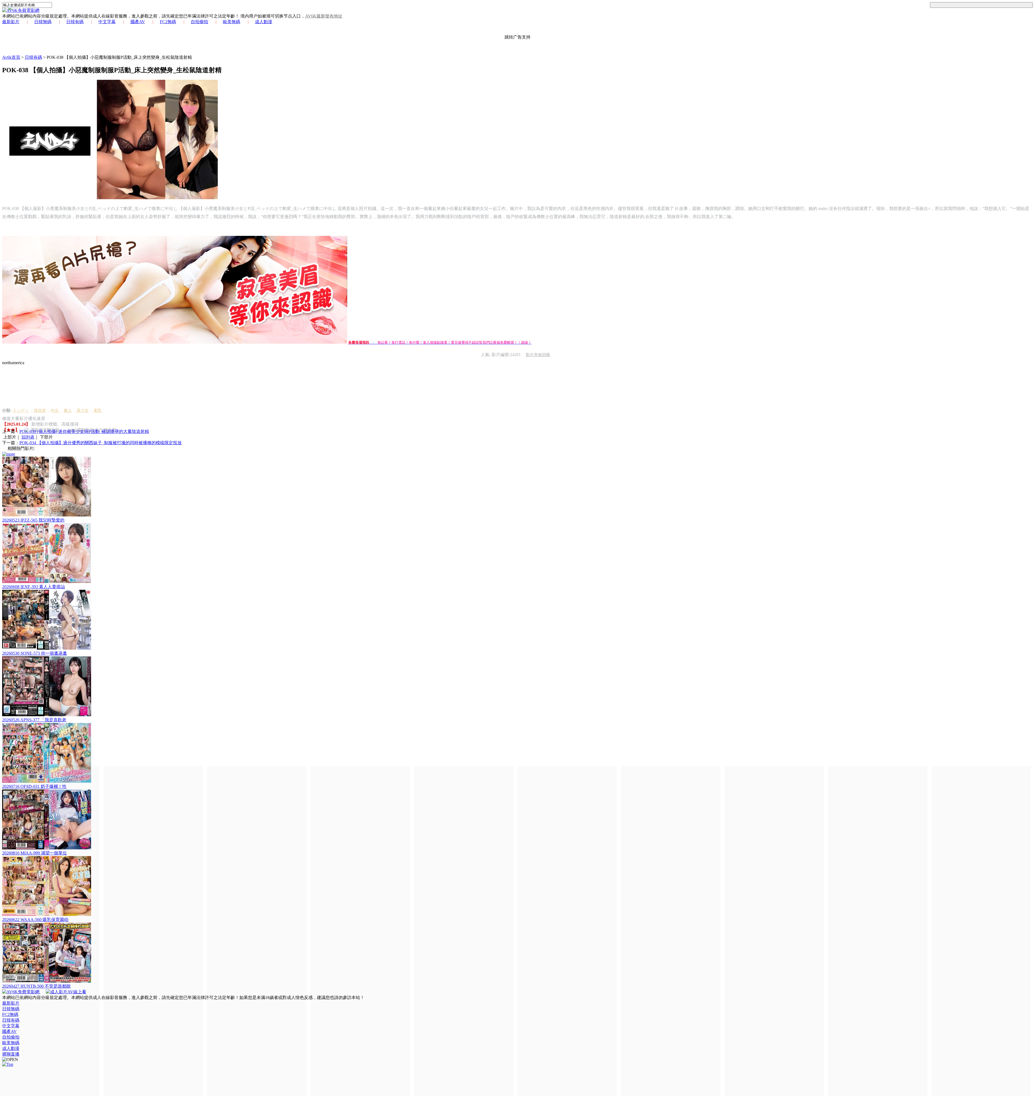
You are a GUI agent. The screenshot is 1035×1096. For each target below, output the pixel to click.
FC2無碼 (168, 21)
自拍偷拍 (199, 21)
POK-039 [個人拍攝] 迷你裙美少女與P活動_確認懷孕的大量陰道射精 (84, 431)
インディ (21, 410)
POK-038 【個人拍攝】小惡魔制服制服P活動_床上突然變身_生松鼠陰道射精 (119, 57)
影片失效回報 (538, 355)
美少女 (83, 410)
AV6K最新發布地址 (323, 16)
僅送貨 (40, 410)
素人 (68, 410)
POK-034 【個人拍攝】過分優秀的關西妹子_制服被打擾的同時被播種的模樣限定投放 (100, 442)
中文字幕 (107, 21)
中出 (55, 410)
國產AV (137, 21)
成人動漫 (263, 21)
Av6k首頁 (11, 57)
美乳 (98, 410)
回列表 (28, 437)
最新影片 (10, 21)
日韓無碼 (42, 21)
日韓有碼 (75, 21)
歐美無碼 (231, 21)
